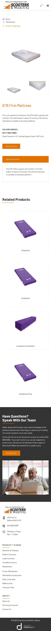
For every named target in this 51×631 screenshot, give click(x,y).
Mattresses (10, 22)
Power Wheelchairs (10, 571)
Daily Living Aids (8, 579)
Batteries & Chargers (10, 550)
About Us (6, 601)
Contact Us (11, 453)
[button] (47, 3)
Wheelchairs (7, 566)
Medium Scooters (9, 554)
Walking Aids (7, 583)
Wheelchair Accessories (11, 575)
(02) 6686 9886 (12, 525)
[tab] (25, 159)
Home (7, 19)
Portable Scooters (9, 562)
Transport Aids (8, 587)
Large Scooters (8, 558)
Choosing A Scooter (10, 605)
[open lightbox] (13, 90)
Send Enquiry (11, 146)
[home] (15, 5)
